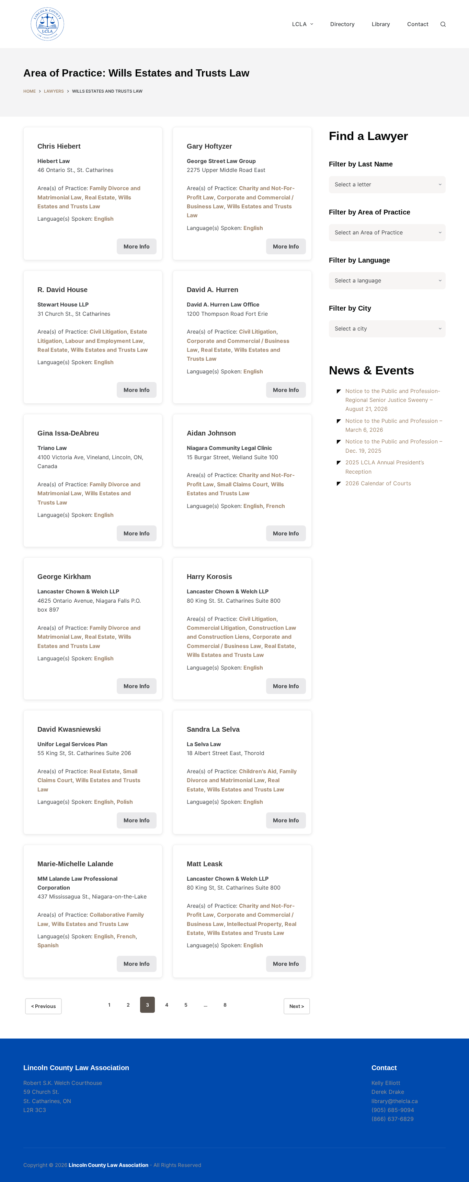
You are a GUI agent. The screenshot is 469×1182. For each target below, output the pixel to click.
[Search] (443, 24)
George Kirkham (64, 576)
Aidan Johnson (211, 433)
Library (381, 24)
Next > (296, 1006)
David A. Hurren (212, 289)
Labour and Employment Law (104, 340)
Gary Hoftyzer (209, 146)
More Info (137, 246)
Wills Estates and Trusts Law (109, 349)
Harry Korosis (209, 576)
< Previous (43, 1006)
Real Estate (100, 197)
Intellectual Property (254, 923)
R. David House (62, 289)
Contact (417, 24)
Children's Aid (257, 771)
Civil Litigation (108, 331)
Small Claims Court (242, 484)
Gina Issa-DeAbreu (68, 433)
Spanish (48, 945)
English (104, 218)
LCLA (299, 24)
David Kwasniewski (69, 729)
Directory (342, 24)
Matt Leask (204, 864)
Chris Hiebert (59, 146)
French (275, 505)
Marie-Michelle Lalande (75, 864)
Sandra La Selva (213, 729)
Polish (125, 801)
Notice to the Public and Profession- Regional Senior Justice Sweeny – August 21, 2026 (392, 400)
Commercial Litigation (216, 627)
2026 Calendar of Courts (378, 483)
